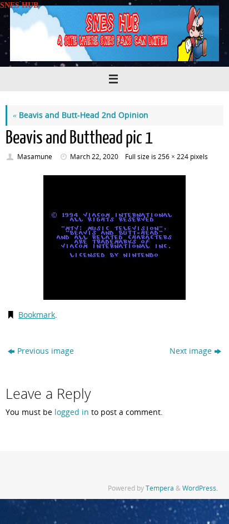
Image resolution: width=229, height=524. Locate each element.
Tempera (160, 488)
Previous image (45, 351)
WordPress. (200, 488)
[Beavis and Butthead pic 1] (114, 237)
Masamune (34, 156)
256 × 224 (173, 156)
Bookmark (36, 315)
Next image (191, 351)
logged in (71, 412)
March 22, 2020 (94, 156)
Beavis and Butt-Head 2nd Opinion (80, 115)
